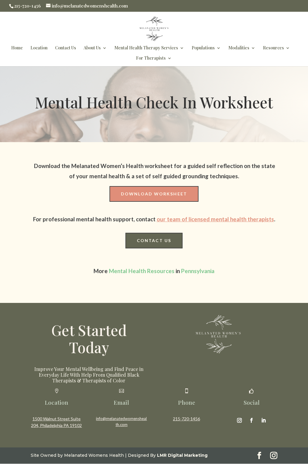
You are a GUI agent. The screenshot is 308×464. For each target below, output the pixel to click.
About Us (92, 48)
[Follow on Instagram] (239, 420)
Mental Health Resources (141, 270)
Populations (203, 48)
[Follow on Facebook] (251, 420)
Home (17, 48)
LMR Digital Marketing (182, 455)
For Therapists (151, 58)
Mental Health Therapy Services (146, 48)
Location (39, 48)
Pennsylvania (197, 270)
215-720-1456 (186, 418)
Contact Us (65, 48)
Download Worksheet (154, 193)
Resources (273, 48)
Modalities (238, 48)
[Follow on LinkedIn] (263, 420)
